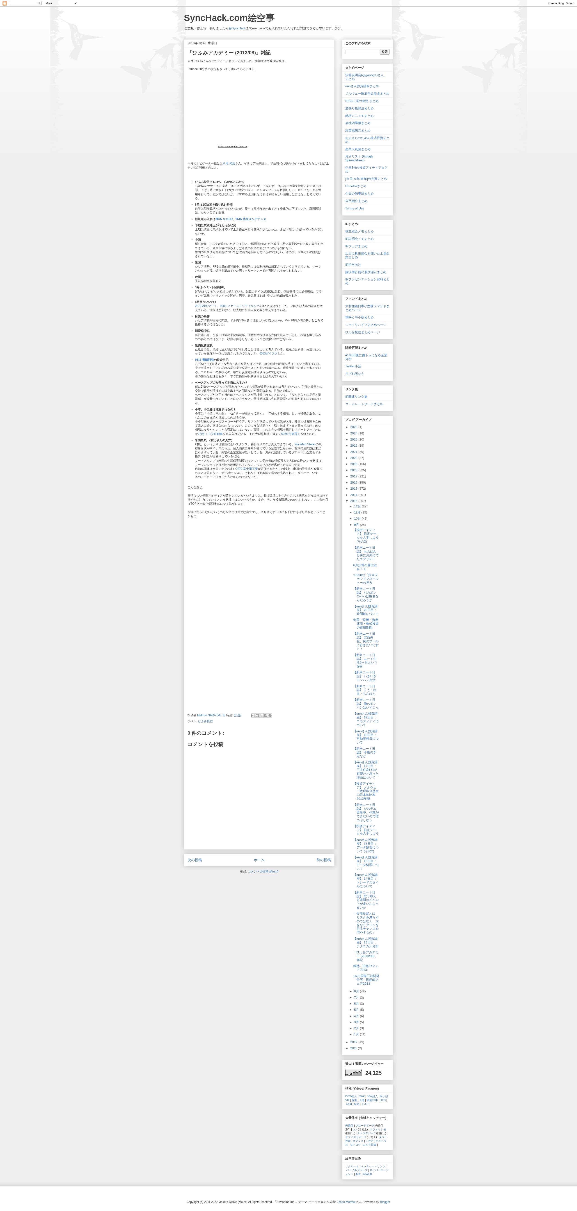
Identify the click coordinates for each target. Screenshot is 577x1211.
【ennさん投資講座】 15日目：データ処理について (366, 862)
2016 (354, 482)
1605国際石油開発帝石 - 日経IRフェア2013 (366, 979)
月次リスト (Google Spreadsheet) (359, 158)
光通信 (349, 1125)
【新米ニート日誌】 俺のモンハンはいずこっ (366, 703)
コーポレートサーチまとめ (364, 404)
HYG (383, 1100)
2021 (354, 452)
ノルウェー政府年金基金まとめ (367, 93)
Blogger (385, 1202)
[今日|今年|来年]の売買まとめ (366, 179)
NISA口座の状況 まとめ (362, 101)
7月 (357, 997)
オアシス (358, 1140)
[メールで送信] (253, 715)
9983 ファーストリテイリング (239, 306)
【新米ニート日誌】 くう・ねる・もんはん (364, 689)
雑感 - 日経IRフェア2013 (365, 968)
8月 (357, 991)
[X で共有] (261, 715)
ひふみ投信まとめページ (362, 332)
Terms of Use (354, 208)
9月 (357, 525)
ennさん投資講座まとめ (362, 86)
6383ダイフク (268, 353)
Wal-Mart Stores (305, 444)
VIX (347, 1100)
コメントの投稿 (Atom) (263, 871)
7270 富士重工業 (247, 468)
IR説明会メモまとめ (359, 239)
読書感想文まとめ (358, 130)
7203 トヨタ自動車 (210, 434)
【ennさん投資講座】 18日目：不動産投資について (366, 736)
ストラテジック (366, 1133)
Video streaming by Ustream (232, 146)
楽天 (358, 1173)
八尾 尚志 (229, 163)
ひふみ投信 (205, 721)
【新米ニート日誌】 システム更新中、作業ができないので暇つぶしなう (366, 812)
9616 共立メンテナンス (251, 219)
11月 (357, 512)
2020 (354, 458)
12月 (358, 506)
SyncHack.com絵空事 (229, 18)
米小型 (384, 1096)
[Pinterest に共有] (270, 715)
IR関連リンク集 (356, 396)
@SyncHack (237, 28)
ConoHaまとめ (355, 186)
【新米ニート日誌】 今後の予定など (364, 752)
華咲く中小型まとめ (359, 317)
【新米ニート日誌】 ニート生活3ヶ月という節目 (365, 660)
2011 (354, 1048)
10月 (358, 518)
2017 (354, 476)
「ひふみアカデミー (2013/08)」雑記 (365, 956)
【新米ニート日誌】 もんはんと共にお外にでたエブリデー (366, 553)
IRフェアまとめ (356, 246)
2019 (354, 464)
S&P (362, 1096)
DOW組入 (351, 1096)
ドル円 (365, 1103)
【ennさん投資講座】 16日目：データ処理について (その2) (366, 845)
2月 (357, 1028)
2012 (354, 1042)
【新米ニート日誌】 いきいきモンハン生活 (364, 676)
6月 (357, 1003)
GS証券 (367, 1173)
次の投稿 (195, 860)
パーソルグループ (357, 1170)
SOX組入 (372, 1096)
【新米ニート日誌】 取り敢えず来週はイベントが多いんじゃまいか (366, 900)
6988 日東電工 (290, 434)
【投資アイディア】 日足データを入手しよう (366, 830)
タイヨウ (355, 1144)
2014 (354, 495)
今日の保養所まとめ (359, 193)
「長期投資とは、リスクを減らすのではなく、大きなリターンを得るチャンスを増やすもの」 (366, 923)
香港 (354, 1100)
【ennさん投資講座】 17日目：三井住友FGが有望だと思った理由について (366, 769)
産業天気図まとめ (358, 149)
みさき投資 (369, 1144)
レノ (355, 1129)
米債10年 (372, 1100)
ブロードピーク (364, 1125)
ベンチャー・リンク (373, 1166)
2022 (354, 445)
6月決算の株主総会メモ (365, 567)
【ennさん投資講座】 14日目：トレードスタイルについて (366, 880)
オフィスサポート (356, 1137)
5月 (357, 1009)
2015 (354, 488)
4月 (357, 1016)
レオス (370, 1140)
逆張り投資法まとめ (359, 108)
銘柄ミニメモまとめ (359, 116)
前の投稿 (323, 860)
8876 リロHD (224, 219)
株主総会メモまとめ (359, 231)
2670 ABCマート (206, 306)
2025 (354, 427)
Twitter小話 (353, 366)
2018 (354, 470)
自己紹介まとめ (356, 201)
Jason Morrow (346, 1202)
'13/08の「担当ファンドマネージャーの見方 (366, 578)
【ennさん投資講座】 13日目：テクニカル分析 (366, 942)
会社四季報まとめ (358, 123)
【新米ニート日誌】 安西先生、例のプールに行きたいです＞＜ (366, 641)
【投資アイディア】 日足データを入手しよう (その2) (366, 535)
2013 (354, 501)
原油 (356, 1103)
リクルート (352, 1166)
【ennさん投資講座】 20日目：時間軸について (366, 610)
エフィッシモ (378, 1129)
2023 (354, 439)
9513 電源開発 (204, 359)
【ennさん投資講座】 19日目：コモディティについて (366, 719)
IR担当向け (353, 264)
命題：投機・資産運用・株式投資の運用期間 (366, 623)
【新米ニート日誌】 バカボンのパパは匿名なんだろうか (366, 594)
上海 (361, 1100)
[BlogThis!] (257, 715)
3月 (357, 1022)
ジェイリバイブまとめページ (365, 325)
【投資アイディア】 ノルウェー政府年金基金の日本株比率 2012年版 (366, 791)
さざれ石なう (354, 373)
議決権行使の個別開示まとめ (365, 272)
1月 (357, 1034)
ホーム (259, 860)
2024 (354, 433)
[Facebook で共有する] (265, 715)
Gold (349, 1103)
